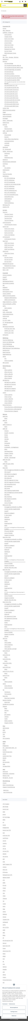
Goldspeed (5, 922)
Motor (5, 418)
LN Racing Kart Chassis (10, 239)
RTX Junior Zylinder (9, 531)
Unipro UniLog (7, 396)
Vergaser (5, 706)
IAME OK (5, 420)
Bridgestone (6, 745)
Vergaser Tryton (8, 455)
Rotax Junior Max (7, 505)
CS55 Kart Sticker (8, 40)
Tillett (4, 896)
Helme (4, 356)
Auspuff (5, 55)
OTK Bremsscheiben (9, 73)
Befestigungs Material (8, 281)
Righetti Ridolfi (6, 877)
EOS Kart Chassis (8, 257)
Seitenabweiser (8, 198)
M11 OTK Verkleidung (9, 178)
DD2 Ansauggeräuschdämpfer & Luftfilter (14, 470)
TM (3, 690)
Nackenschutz (6, 350)
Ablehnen (14, 1015)
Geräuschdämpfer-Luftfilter (9, 304)
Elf (3, 938)
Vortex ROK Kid (6, 655)
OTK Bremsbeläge (8, 63)
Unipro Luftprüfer (8, 398)
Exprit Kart (5, 241)
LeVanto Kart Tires (7, 756)
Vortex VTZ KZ (6, 675)
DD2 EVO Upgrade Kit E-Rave (11, 480)
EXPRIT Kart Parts (8, 247)
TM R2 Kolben (7, 642)
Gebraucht (5, 771)
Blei (4, 285)
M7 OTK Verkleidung (9, 188)
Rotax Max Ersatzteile (9, 698)
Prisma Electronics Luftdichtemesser (13, 407)
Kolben (6, 441)
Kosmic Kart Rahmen (9, 234)
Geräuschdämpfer (7, 116)
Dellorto (5, 966)
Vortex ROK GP (6, 650)
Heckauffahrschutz (8, 196)
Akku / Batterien (6, 30)
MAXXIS (4, 758)
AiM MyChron (6, 380)
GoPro (4, 306)
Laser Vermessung (7, 792)
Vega (4, 764)
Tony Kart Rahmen (8, 220)
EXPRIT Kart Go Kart (9, 245)
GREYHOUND (6, 728)
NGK (4, 861)
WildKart (5, 914)
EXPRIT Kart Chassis (9, 243)
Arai (5, 358)
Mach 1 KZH (5, 269)
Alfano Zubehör (8, 378)
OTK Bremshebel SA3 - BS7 (10, 85)
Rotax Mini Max (6, 569)
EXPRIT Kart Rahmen (9, 249)
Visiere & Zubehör (8, 360)
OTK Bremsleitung (8, 71)
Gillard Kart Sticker (8, 45)
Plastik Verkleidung (9, 202)
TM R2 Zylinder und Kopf (10, 648)
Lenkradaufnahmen (9, 141)
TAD (4, 734)
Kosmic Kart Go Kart (9, 230)
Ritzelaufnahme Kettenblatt (9, 161)
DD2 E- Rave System (9, 476)
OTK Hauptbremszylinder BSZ (11, 87)
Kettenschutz (6, 122)
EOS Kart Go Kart (8, 259)
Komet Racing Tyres (7, 752)
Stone (4, 890)
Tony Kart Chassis (8, 214)
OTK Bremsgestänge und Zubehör (12, 69)
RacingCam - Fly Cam (8, 777)
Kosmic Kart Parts (8, 232)
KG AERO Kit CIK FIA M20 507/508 (12, 184)
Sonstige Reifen (6, 766)
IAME (4, 679)
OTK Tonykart (6, 804)
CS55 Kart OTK (6, 835)
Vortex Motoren (8, 685)
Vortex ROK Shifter (7, 663)
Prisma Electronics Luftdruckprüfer (12, 409)
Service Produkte (8, 502)
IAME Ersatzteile (8, 681)
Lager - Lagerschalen (8, 130)
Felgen (4, 112)
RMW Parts (6, 790)
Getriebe (6, 439)
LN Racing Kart (6, 237)
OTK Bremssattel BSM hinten (11, 98)
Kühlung (5, 124)
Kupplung (6, 445)
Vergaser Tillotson (8, 453)
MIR (4, 859)
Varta (4, 906)
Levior (4, 846)
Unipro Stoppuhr (8, 400)
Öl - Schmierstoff (7, 149)
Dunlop (4, 749)
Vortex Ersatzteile (8, 687)
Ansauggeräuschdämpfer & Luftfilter (13, 507)
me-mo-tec (5, 856)
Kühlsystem (5, 334)
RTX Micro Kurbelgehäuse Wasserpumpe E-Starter (14, 560)
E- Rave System (8, 515)
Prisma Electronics (7, 405)
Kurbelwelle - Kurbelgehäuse (11, 447)
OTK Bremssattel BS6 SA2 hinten (12, 100)
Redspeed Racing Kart (8, 263)
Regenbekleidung (7, 354)
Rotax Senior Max (7, 602)
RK (3, 961)
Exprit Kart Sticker (8, 47)
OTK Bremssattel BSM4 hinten (11, 104)
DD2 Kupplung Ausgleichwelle (11, 490)
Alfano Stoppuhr (8, 376)
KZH (4, 832)
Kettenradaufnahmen (8, 314)
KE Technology (6, 817)
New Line (5, 869)
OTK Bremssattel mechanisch (11, 89)
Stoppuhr (5, 324)
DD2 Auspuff (7, 472)
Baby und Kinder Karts (8, 267)
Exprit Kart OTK (6, 945)
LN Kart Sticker (8, 43)
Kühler (6, 126)
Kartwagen (5, 118)
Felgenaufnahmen (7, 114)
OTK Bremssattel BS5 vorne (11, 91)
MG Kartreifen (6, 762)
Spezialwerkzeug (8, 451)
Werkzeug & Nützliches (8, 326)
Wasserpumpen (8, 128)
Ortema (4, 867)
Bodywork (5, 287)
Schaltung (5, 163)
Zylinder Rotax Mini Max (10, 600)
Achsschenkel (7, 135)
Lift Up (4, 848)
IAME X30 (5, 428)
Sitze (4, 165)
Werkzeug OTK (6, 205)
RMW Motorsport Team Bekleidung (11, 348)
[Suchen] (25, 5)
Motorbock (5, 147)
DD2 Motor (7, 494)
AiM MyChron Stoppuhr (10, 388)
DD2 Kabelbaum (8, 486)
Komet (4, 825)
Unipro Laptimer (8, 394)
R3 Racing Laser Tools (9, 328)
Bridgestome (6, 827)
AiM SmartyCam (8, 386)
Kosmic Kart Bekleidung (8, 342)
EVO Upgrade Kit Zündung (10, 618)
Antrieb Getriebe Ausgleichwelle (12, 509)
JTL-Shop (16, 1019)
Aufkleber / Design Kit (8, 32)
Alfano (4, 368)
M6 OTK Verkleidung (9, 186)
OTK (4, 880)
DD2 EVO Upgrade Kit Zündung (11, 482)
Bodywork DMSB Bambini (10, 297)
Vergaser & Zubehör (9, 535)
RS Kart (4, 885)
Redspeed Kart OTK (7, 875)
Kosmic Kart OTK (7, 830)
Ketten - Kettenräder (8, 120)
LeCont (4, 754)
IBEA (4, 932)
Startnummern (8, 34)
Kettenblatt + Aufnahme (8, 773)
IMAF (4, 730)
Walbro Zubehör (8, 720)
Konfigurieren (14, 1011)
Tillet (4, 736)
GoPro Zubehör (8, 308)
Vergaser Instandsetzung (9, 787)
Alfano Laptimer (8, 370)
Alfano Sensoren (8, 372)
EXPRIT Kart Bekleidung (8, 346)
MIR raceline (6, 362)
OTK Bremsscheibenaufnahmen (12, 75)
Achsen (4, 28)
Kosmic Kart (5, 226)
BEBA (4, 743)
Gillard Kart (5, 251)
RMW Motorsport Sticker (10, 53)
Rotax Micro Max (7, 537)
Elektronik (6, 517)
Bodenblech (5, 59)
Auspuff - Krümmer (9, 432)
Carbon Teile (6, 108)
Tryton (6, 718)
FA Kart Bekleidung (7, 344)
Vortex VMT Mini (7, 667)
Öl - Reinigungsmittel (8, 322)
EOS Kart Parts (7, 261)
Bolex (5, 708)
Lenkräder (6, 143)
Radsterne (5, 159)
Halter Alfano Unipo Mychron (11, 139)
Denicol (4, 943)
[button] (20, 1)
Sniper (4, 888)
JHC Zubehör (7, 714)
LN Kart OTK (6, 851)
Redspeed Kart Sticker (9, 49)
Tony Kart (5, 212)
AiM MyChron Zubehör (9, 390)
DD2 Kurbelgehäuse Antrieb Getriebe (13, 492)
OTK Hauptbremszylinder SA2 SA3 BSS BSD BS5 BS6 (14, 82)
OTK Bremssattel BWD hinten (11, 106)
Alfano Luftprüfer (8, 374)
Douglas (5, 969)
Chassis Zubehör (7, 293)
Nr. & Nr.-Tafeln (6, 320)
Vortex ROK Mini (7, 659)
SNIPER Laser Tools (9, 330)
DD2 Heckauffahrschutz (10, 484)
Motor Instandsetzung (8, 785)
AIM (4, 972)
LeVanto (5, 843)
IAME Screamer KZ (7, 424)
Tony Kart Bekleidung (8, 340)
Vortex (4, 683)
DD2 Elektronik (7, 478)
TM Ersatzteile (7, 694)
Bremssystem (6, 289)
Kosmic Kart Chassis (9, 228)
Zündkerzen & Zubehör (8, 704)
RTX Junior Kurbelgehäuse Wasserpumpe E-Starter (14, 528)
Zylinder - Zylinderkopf (9, 457)
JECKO (4, 732)
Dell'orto (6, 710)
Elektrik (6, 437)
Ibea (5, 712)
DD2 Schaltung (8, 496)
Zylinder (6, 636)
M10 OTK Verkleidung (9, 182)
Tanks (4, 172)
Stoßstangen (7, 200)
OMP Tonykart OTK (7, 864)
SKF (3, 982)
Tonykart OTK (6, 919)
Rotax (4, 953)
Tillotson (6, 716)
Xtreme (4, 917)
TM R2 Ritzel (7, 646)
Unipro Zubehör (8, 403)
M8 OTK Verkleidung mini (10, 190)
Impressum (5, 1003)
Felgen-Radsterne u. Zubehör (10, 301)
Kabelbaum (7, 519)
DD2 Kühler (7, 488)
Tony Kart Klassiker (7, 174)
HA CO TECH (6, 927)
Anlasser (6, 430)
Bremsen (5, 61)
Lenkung (5, 132)
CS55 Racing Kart (7, 222)
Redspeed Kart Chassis (10, 265)
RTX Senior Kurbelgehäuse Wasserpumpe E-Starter (14, 629)
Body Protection (6, 352)
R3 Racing (5, 872)
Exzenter (6, 137)
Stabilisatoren (6, 170)
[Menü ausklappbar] (2, 1)
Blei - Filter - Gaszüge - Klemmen (10, 57)
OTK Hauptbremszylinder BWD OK (12, 65)
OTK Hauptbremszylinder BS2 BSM (12, 77)
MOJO (4, 760)
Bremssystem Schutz (8, 291)
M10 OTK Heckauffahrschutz (11, 194)
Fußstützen (7, 153)
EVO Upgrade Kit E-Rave (10, 616)
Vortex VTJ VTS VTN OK (8, 671)
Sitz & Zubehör (6, 738)
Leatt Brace (5, 838)
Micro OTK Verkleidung (10, 192)
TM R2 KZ (5, 638)
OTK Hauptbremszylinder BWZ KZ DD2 (13, 67)
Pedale (6, 155)
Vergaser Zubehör (8, 722)
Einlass (6, 435)
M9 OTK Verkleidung (9, 180)
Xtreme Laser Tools (9, 332)
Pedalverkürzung (8, 157)
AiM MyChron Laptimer (10, 382)
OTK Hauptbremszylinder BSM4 (12, 80)
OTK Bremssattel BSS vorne (11, 93)
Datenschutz (12, 1003)
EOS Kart (5, 255)
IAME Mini (5, 416)
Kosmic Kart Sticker (9, 38)
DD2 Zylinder (7, 500)
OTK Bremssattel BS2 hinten (11, 95)
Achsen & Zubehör (7, 275)
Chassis (4, 783)
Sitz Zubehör (7, 167)
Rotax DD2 (5, 467)
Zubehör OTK (6, 207)
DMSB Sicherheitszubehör (9, 110)
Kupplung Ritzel (8, 523)
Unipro (4, 392)
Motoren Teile (6, 775)
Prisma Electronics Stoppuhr (11, 411)
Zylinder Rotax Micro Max (10, 567)
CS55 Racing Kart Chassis (10, 224)
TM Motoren (7, 692)
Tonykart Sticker (8, 36)
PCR (4, 959)
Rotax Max (5, 696)
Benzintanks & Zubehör (8, 283)
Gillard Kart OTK (7, 951)
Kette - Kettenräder (7, 312)
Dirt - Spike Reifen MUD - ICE (10, 747)
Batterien (5, 279)
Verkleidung (5, 176)
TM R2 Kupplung (8, 644)
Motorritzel (7, 702)
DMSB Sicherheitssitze (9, 299)
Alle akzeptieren (14, 1007)
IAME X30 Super (6, 459)
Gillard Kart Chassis (9, 253)
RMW (4, 882)
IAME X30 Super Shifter (8, 463)
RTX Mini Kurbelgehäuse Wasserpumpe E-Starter (14, 593)
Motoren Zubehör (7, 700)
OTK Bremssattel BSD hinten (11, 102)
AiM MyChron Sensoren (10, 384)
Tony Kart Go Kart (8, 216)
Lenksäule (6, 145)
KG (3, 822)
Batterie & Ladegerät (9, 513)
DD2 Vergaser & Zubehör (10, 498)
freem (4, 948)
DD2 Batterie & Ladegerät (10, 474)
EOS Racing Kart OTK (8, 940)
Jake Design (5, 806)
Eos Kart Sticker (8, 51)
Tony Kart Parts (8, 218)
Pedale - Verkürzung (7, 151)
